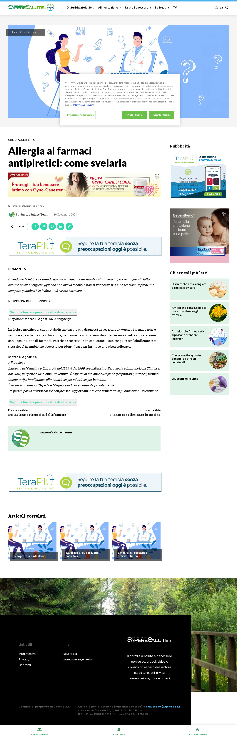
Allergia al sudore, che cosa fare (82, 554)
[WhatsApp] (52, 226)
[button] (222, 7)
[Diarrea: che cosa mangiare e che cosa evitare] (218, 289)
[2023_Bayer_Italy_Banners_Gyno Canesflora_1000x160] (84, 185)
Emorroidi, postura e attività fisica (132, 554)
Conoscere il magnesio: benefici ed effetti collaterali (186, 358)
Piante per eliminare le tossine (135, 414)
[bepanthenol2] (199, 235)
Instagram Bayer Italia (78, 659)
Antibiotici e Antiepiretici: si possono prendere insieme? (189, 335)
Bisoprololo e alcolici (29, 556)
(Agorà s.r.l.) (171, 706)
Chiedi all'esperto (30, 32)
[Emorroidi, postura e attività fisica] (136, 540)
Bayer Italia (70, 654)
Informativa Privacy (27, 657)
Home (14, 32)
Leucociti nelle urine (185, 378)
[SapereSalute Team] (12, 214)
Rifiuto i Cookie (134, 115)
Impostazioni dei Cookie (80, 115)
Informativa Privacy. (83, 105)
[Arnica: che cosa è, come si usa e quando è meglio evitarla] (218, 313)
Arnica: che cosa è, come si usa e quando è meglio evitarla (189, 311)
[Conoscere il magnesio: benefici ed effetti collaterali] (218, 360)
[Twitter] (43, 226)
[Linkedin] (60, 226)
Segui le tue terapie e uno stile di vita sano (43, 312)
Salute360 (153, 706)
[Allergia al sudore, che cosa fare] (84, 540)
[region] (120, 99)
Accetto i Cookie (162, 115)
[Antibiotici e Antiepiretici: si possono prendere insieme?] (218, 337)
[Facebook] (35, 226)
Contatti (25, 665)
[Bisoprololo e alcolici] (32, 540)
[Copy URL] (69, 226)
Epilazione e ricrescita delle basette (37, 414)
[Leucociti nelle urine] (218, 384)
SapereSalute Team (34, 214)
